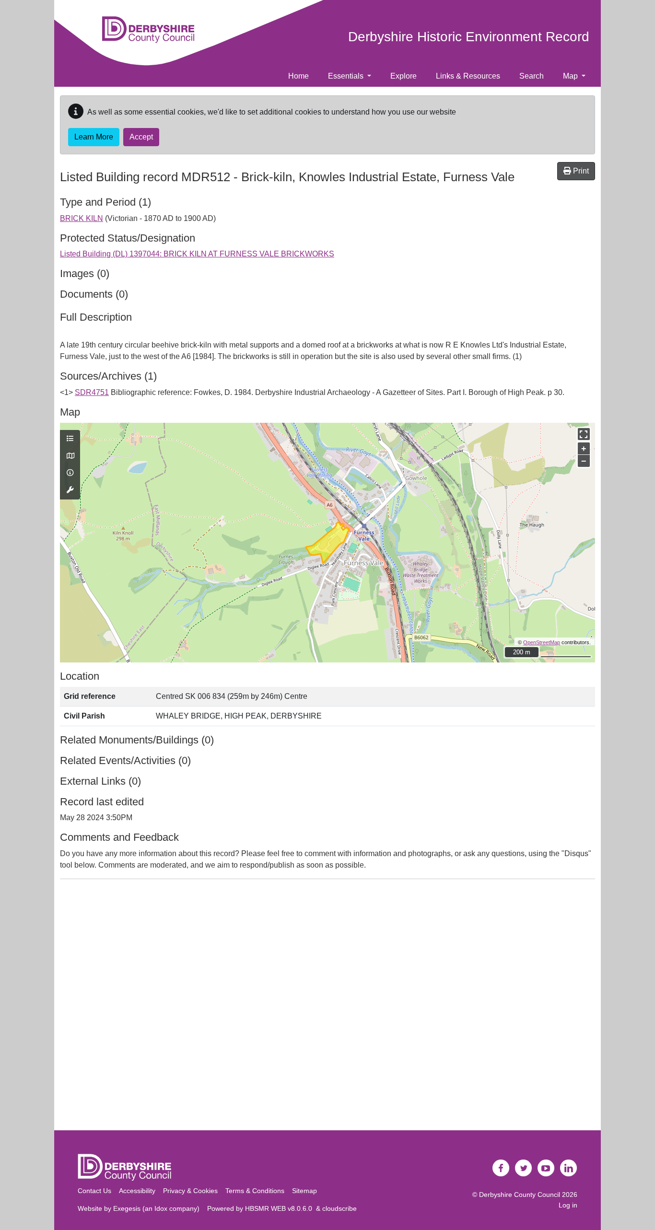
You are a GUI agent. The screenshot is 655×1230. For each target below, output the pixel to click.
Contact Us (94, 1191)
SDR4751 (92, 392)
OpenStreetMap (541, 642)
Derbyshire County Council (519, 1194)
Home (298, 76)
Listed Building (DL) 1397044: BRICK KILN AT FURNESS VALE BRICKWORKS (197, 254)
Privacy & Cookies (190, 1191)
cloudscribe (339, 1208)
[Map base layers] (70, 456)
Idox (160, 1208)
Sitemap (304, 1191)
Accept (141, 137)
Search (531, 76)
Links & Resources (468, 76)
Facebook (501, 1168)
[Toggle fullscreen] (584, 434)
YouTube (546, 1168)
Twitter (523, 1168)
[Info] (70, 473)
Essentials (346, 76)
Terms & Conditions (254, 1191)
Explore (403, 76)
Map (571, 76)
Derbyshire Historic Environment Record (468, 36)
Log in (568, 1205)
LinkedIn (568, 1168)
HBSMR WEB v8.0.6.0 (280, 1208)
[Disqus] (327, 1006)
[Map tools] (70, 490)
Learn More (93, 137)
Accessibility (137, 1191)
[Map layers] (70, 439)
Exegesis (126, 1208)
